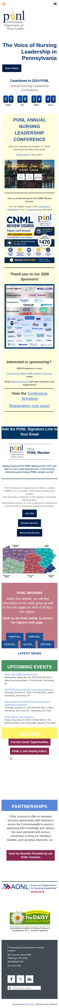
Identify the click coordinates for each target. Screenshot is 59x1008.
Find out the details (17, 373)
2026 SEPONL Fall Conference (19, 717)
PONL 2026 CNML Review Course (21, 674)
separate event (34, 209)
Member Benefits (29, 523)
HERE (49, 466)
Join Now (29, 513)
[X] (20, 979)
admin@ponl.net (19, 381)
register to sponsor (42, 373)
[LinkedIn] (29, 979)
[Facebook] (11, 979)
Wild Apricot (30, 1004)
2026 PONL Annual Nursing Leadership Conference (29, 689)
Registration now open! (29, 406)
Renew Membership (29, 532)
